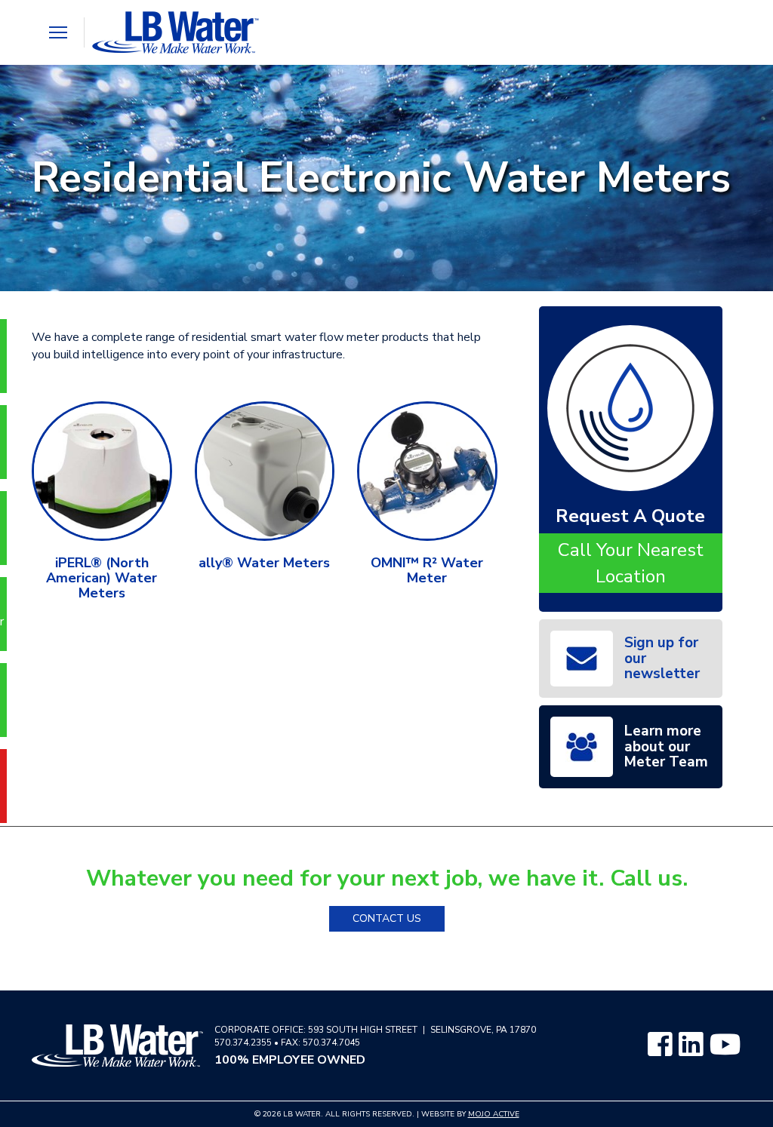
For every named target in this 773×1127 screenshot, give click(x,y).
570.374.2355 (243, 1042)
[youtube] (725, 1045)
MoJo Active (493, 1114)
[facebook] (660, 1045)
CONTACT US (387, 918)
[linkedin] (691, 1045)
